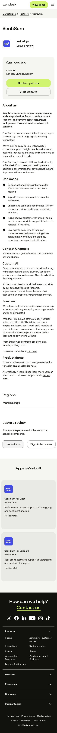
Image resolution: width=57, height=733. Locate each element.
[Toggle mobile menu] (52, 4)
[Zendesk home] (10, 4)
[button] (26, 631)
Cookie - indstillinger (21, 720)
